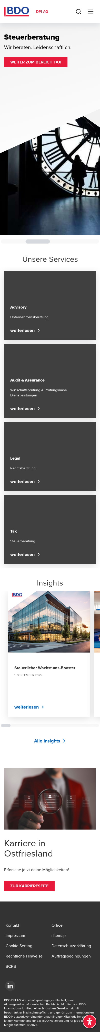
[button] (35, 62)
